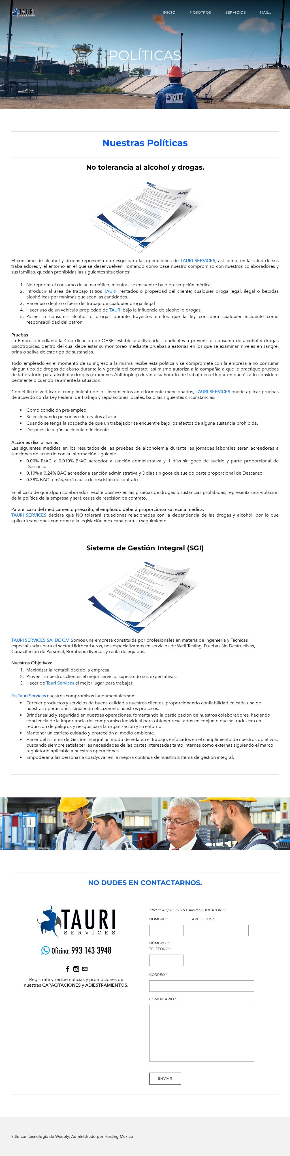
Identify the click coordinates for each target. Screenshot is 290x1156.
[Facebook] (68, 969)
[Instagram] (76, 969)
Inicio (169, 12)
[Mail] (85, 969)
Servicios (235, 12)
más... (265, 12)
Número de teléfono (160, 946)
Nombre (158, 919)
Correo (158, 974)
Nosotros (200, 12)
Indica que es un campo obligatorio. (187, 910)
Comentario (162, 999)
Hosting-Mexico (119, 1136)
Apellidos (203, 919)
